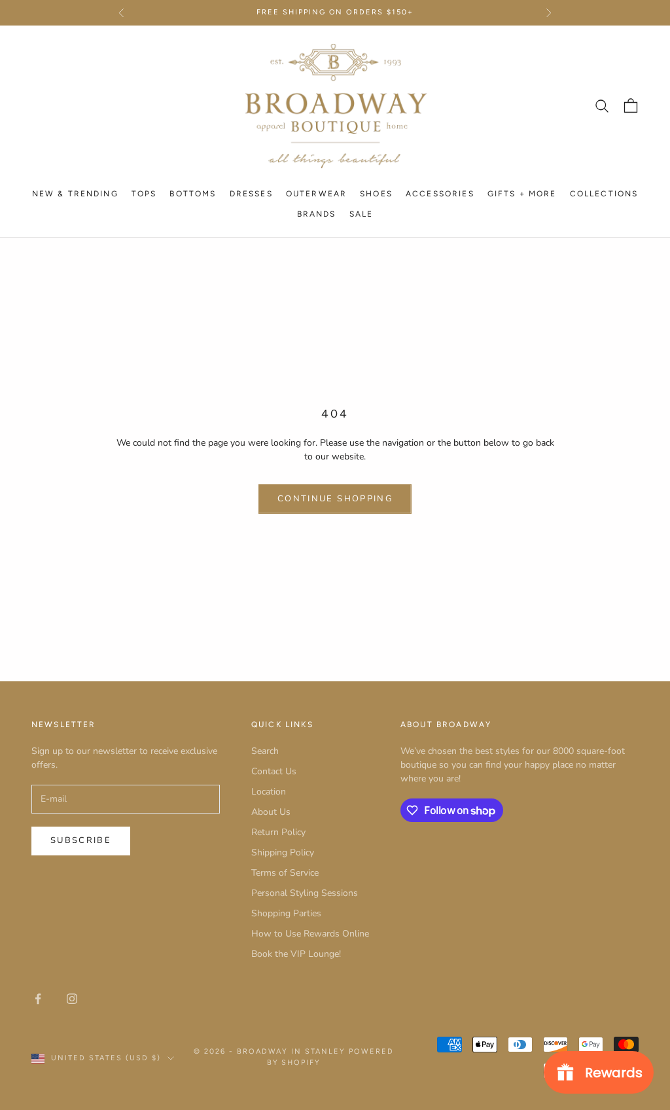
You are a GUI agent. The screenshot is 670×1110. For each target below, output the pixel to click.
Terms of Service (285, 873)
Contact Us (273, 771)
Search (265, 751)
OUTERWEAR (316, 193)
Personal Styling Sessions (304, 893)
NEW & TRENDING (75, 193)
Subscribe (80, 840)
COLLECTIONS (604, 193)
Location (268, 791)
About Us (271, 812)
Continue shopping (335, 499)
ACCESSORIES (440, 193)
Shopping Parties (286, 913)
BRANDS (316, 214)
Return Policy (278, 832)
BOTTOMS (192, 193)
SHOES (376, 193)
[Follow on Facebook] (37, 998)
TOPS (144, 193)
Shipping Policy (282, 852)
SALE (361, 214)
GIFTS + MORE (522, 193)
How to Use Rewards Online (310, 933)
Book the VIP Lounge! (296, 954)
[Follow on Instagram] (72, 998)
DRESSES (251, 193)
